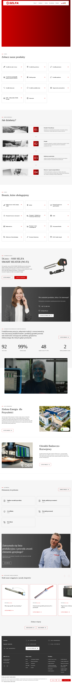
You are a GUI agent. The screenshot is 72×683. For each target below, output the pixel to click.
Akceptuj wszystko (66, 680)
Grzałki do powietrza (51, 661)
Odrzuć (59, 680)
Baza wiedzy (41, 627)
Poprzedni (64, 576)
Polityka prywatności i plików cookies (9, 681)
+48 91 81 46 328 (33, 644)
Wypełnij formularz (45, 315)
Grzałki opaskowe (51, 670)
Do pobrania (51, 3)
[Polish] (61, 3)
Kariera (46, 3)
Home (27, 659)
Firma (35, 3)
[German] (65, 3)
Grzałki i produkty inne (64, 661)
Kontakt (57, 3)
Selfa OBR (27, 665)
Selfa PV (27, 663)
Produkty (40, 3)
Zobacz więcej (63, 489)
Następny (69, 576)
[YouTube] (7, 666)
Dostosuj (53, 680)
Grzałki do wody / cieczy (52, 659)
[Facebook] (4, 666)
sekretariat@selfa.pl (56, 640)
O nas (27, 661)
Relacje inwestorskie (34, 661)
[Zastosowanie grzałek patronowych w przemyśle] (43, 591)
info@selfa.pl (44, 310)
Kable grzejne (50, 668)
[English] (63, 3)
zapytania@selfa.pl (12, 648)
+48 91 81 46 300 (33, 640)
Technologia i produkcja (35, 659)
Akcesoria (62, 672)
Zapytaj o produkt (20, 277)
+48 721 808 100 (45, 306)
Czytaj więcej (6, 277)
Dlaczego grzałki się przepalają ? (13, 606)
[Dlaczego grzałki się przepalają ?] (15, 591)
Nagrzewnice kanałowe (65, 663)
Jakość (27, 667)
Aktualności (29, 627)
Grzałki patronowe (51, 663)
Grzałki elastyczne (64, 659)
